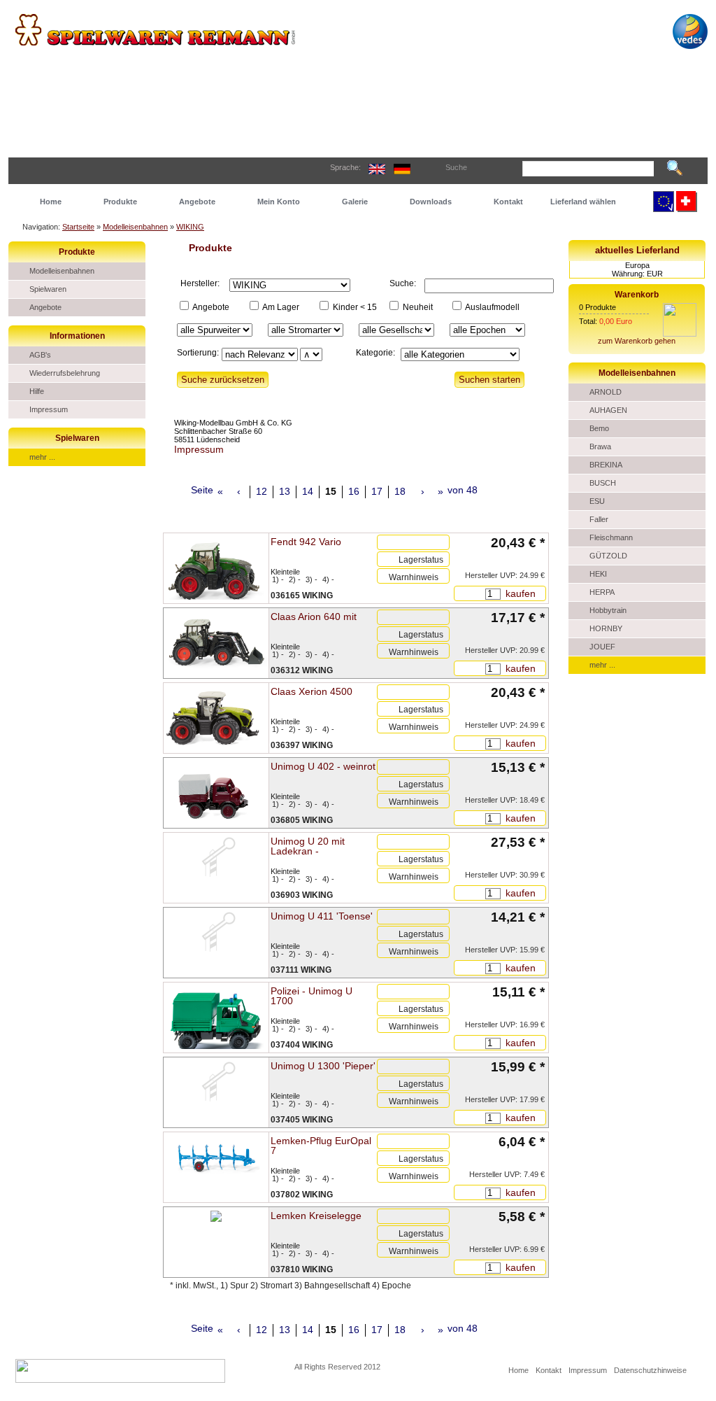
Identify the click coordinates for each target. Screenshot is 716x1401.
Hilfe (36, 391)
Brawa (600, 446)
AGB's (40, 355)
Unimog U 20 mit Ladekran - (308, 846)
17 (376, 491)
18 (400, 491)
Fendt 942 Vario (306, 541)
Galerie (355, 201)
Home (51, 201)
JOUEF (602, 646)
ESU (597, 501)
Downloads (431, 201)
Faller (598, 519)
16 (353, 491)
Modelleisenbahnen (135, 227)
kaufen (519, 593)
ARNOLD (605, 392)
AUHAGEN (608, 410)
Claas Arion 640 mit (314, 616)
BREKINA (605, 464)
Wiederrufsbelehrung (64, 373)
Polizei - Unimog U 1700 (311, 995)
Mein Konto (278, 201)
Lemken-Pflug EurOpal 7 (321, 1145)
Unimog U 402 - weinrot (323, 766)
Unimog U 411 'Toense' (322, 916)
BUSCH (602, 483)
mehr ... (42, 457)
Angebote (197, 201)
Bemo (599, 428)
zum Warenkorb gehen (636, 341)
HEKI (598, 574)
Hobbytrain (607, 610)
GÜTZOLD (608, 555)
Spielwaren (47, 289)
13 (284, 491)
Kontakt (508, 201)
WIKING (190, 227)
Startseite (78, 227)
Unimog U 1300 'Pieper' (323, 1065)
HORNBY (605, 628)
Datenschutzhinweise (650, 1370)
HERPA (602, 592)
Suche (456, 167)
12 (261, 491)
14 (307, 491)
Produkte (120, 201)
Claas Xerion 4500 (311, 691)
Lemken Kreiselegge (316, 1215)
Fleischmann (611, 537)
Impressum (48, 409)
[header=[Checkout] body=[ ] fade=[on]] (679, 334)
